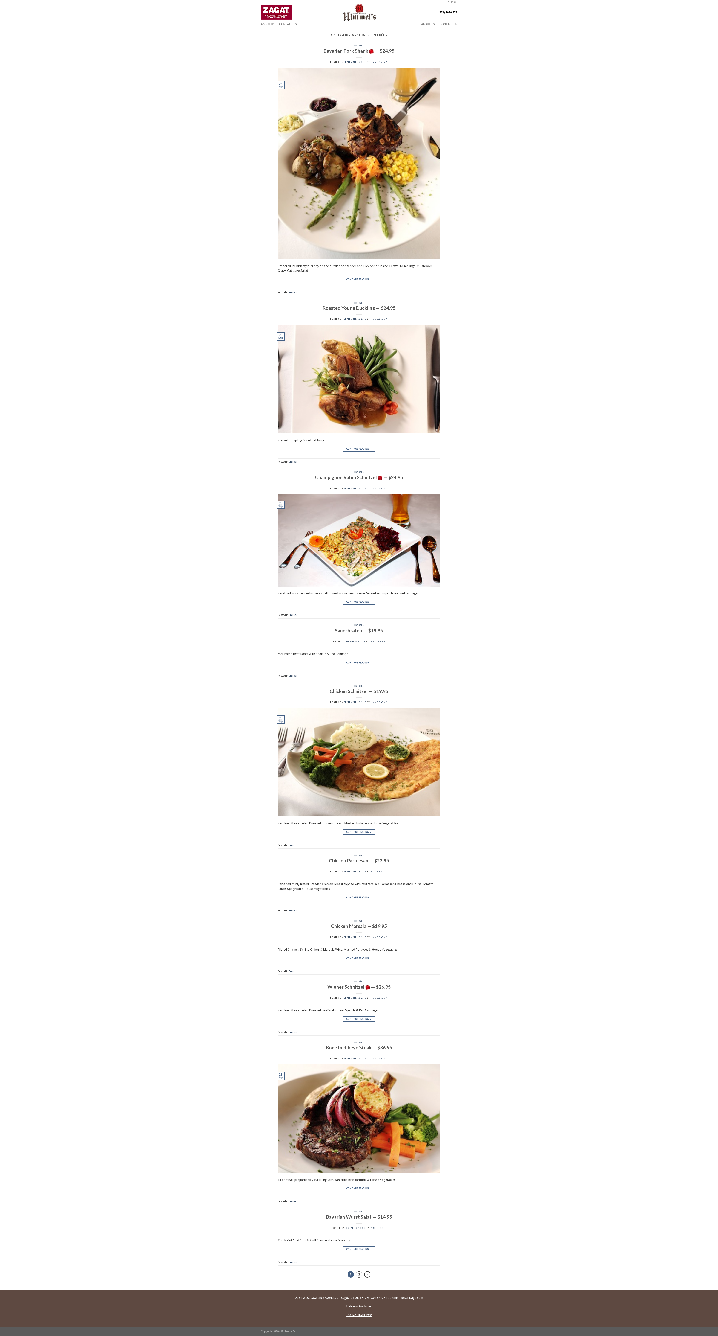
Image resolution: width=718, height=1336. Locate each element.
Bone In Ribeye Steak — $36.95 (359, 1047)
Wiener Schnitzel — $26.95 (359, 987)
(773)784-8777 (373, 1298)
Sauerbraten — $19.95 (359, 630)
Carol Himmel (378, 641)
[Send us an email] (455, 2)
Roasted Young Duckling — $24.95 (359, 308)
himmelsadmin (379, 61)
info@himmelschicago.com (404, 1298)
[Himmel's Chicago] (359, 12)
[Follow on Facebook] (448, 2)
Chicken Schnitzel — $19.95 (359, 691)
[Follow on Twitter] (452, 2)
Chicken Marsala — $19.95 (359, 926)
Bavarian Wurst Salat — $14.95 (359, 1217)
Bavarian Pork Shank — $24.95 (359, 51)
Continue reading (359, 279)
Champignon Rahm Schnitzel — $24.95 (359, 477)
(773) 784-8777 (448, 12)
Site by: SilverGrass (359, 1315)
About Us (267, 24)
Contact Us (288, 24)
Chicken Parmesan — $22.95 (359, 860)
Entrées (359, 45)
